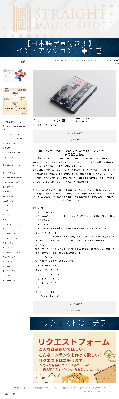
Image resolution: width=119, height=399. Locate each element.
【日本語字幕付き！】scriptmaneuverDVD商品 (75, 60)
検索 (22, 61)
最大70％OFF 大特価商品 (13, 177)
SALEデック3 (8, 205)
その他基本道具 (9, 280)
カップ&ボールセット (11, 252)
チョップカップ (9, 257)
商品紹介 (96, 60)
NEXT (117, 64)
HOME (56, 60)
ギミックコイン (9, 243)
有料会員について (74, 140)
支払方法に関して (69, 388)
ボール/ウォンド (9, 262)
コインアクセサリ (10, 238)
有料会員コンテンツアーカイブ (14, 167)
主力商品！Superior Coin (13, 143)
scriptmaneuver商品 (11, 182)
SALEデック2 (8, 201)
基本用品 (6, 219)
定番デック (7, 191)
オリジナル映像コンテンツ (13, 152)
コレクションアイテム (12, 224)
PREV (31, 64)
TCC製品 (6, 210)
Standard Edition (15, 138)
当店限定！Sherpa (10, 148)
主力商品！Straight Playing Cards (14, 128)
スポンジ (6, 276)
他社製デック (8, 187)
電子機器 (6, 266)
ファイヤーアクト (10, 271)
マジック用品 (8, 215)
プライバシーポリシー (52, 388)
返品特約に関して (99, 388)
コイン (5, 229)
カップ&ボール (9, 247)
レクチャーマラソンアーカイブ (14, 159)
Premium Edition (14, 134)
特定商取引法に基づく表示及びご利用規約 (28, 388)
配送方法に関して (84, 388)
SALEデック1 (8, 196)
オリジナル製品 (9, 173)
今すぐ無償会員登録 (74, 133)
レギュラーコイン (10, 233)
